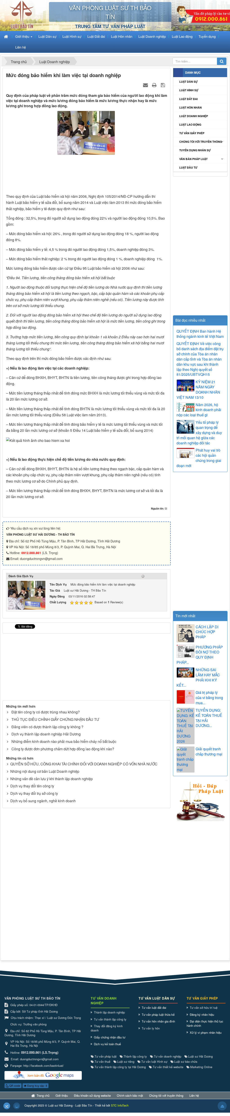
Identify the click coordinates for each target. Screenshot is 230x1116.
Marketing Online (201, 1067)
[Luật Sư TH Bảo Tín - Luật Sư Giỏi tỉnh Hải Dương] (21, 15)
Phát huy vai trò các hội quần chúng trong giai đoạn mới (199, 458)
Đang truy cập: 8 (37, 1085)
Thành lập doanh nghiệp (109, 1012)
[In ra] (155, 84)
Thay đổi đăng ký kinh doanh (107, 1028)
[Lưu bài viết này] (163, 84)
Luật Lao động (190, 125)
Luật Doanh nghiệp (193, 116)
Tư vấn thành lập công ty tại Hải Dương (120, 1067)
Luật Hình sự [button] (71, 36)
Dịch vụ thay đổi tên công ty (32, 786)
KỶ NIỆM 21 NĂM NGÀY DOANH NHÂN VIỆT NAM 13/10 (198, 389)
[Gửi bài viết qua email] (146, 84)
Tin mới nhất (185, 615)
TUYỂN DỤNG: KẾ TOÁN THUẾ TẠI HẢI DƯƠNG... (209, 718)
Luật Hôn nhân (190, 107)
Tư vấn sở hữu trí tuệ (203, 1007)
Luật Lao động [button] (182, 36)
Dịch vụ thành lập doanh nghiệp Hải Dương (46, 734)
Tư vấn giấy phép (191, 133)
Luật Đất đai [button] (96, 36)
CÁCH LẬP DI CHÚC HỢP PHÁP (207, 632)
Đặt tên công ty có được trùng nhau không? (45, 712)
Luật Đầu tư (188, 167)
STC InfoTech (119, 1105)
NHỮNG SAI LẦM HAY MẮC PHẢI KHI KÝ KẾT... (198, 677)
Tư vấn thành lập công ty (110, 1019)
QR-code (14, 1085)
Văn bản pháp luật (193, 159)
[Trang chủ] (6, 36)
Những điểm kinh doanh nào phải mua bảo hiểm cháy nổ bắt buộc (63, 741)
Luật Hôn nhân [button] (121, 36)
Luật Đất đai (188, 99)
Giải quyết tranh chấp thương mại (209, 751)
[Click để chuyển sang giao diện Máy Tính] (16, 1106)
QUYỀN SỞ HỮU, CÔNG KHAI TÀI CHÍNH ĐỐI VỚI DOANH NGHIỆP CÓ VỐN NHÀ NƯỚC (83, 763)
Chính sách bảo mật (130, 1096)
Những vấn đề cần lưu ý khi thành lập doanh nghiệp (51, 778)
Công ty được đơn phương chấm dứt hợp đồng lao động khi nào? (62, 748)
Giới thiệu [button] (22, 36)
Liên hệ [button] (20, 47)
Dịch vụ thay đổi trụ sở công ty (34, 793)
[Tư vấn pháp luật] (200, 800)
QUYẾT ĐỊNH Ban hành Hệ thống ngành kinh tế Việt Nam (200, 334)
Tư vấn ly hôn (151, 1028)
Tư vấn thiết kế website (167, 1067)
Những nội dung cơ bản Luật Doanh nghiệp (44, 771)
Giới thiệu (61, 1096)
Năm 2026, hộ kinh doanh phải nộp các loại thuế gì (199, 410)
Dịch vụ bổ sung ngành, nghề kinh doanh (43, 800)
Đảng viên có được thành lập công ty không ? (47, 726)
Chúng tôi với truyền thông (200, 142)
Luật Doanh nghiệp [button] (152, 36)
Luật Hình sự (188, 90)
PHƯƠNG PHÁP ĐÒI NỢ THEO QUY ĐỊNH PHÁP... (200, 655)
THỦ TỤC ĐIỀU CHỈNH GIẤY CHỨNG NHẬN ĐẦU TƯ (55, 719)
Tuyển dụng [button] (207, 36)
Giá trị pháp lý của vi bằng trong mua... (209, 697)
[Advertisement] (86, 175)
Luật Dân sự (188, 82)
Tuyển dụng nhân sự (195, 150)
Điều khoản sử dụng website (92, 1096)
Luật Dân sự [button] (47, 36)
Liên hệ (194, 1096)
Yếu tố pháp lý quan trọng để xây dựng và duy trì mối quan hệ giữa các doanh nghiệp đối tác (199, 432)
